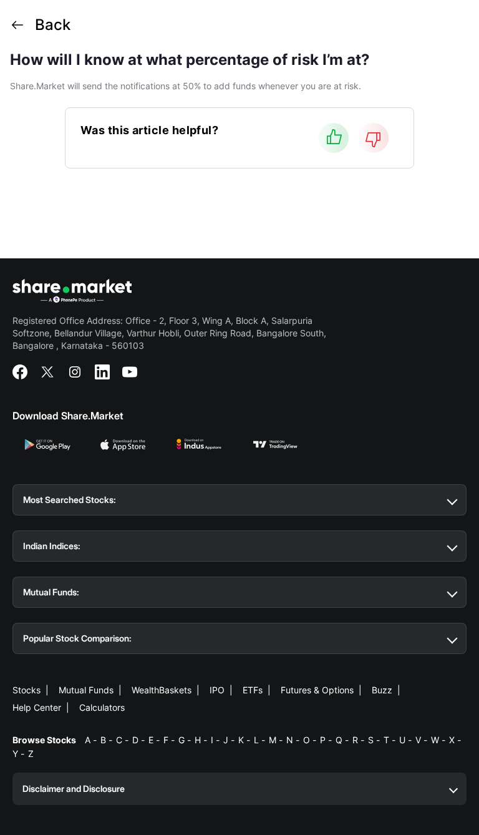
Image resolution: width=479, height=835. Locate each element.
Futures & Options (317, 690)
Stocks (26, 690)
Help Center (36, 707)
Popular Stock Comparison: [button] (77, 638)
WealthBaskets (161, 690)
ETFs (253, 690)
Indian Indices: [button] (51, 545)
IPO (217, 690)
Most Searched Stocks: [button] (69, 499)
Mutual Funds (86, 690)
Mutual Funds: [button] (51, 592)
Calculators (102, 707)
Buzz (382, 690)
